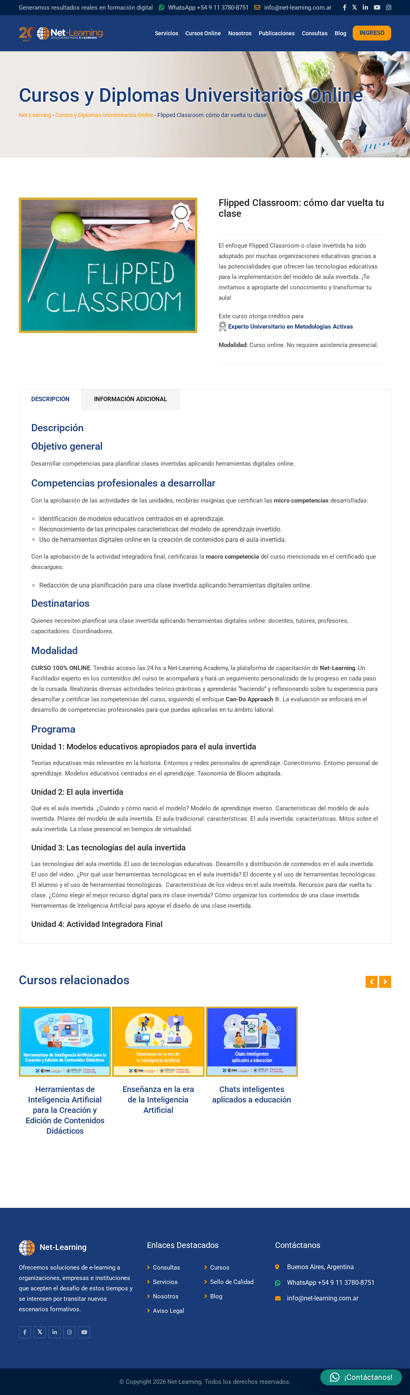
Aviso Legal (168, 1310)
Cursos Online (203, 33)
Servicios (166, 33)
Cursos (219, 1267)
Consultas (315, 33)
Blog (340, 33)
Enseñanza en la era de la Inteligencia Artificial (158, 1099)
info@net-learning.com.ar (298, 7)
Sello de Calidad (231, 1282)
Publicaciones (277, 33)
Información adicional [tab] (130, 399)
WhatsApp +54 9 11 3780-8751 (208, 7)
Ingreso (372, 32)
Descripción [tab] (50, 399)
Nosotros (239, 33)
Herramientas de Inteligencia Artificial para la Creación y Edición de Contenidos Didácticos (65, 1110)
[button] (361, 1377)
